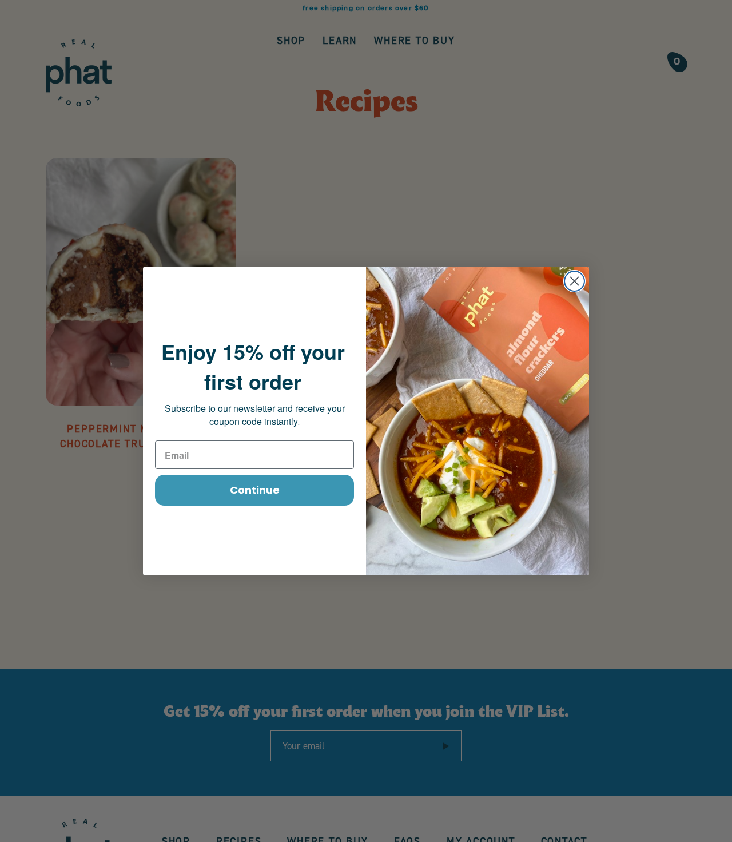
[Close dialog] (574, 281)
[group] (366, 7)
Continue (255, 490)
